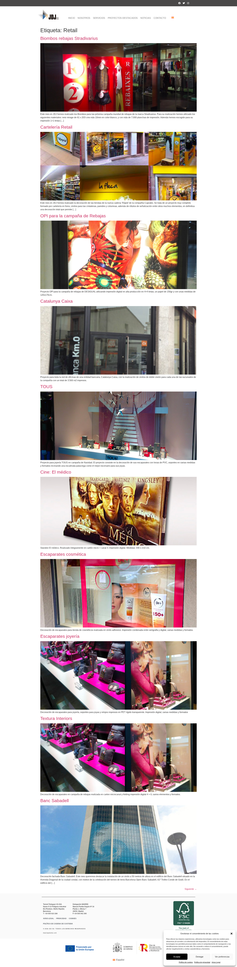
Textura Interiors (56, 718)
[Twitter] (184, 3)
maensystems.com (50, 933)
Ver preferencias (222, 956)
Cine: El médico (55, 472)
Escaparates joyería (59, 636)
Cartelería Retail (56, 127)
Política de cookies (186, 962)
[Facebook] (179, 3)
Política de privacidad (202, 962)
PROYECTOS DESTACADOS (123, 18)
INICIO (71, 18)
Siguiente (191, 889)
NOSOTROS (84, 18)
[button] (231, 933)
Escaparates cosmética (63, 554)
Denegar (199, 956)
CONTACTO (160, 18)
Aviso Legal (216, 962)
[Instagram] (188, 3)
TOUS (46, 386)
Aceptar (176, 956)
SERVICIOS (99, 18)
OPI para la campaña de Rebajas (73, 215)
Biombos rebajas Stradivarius (69, 38)
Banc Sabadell (54, 800)
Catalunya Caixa (56, 301)
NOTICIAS (145, 18)
